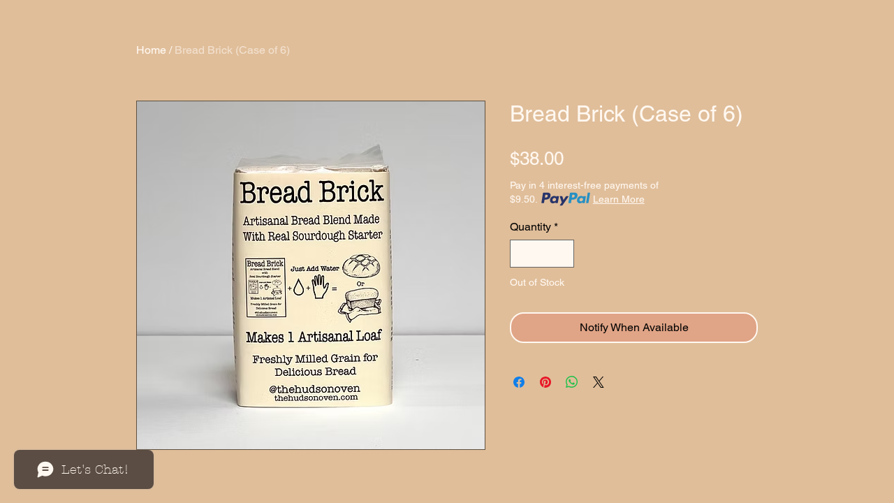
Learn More (619, 199)
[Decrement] (522, 253)
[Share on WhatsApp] (572, 382)
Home (151, 50)
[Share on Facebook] (519, 382)
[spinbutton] (542, 253)
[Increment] (562, 253)
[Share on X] (598, 382)
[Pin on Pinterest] (545, 382)
